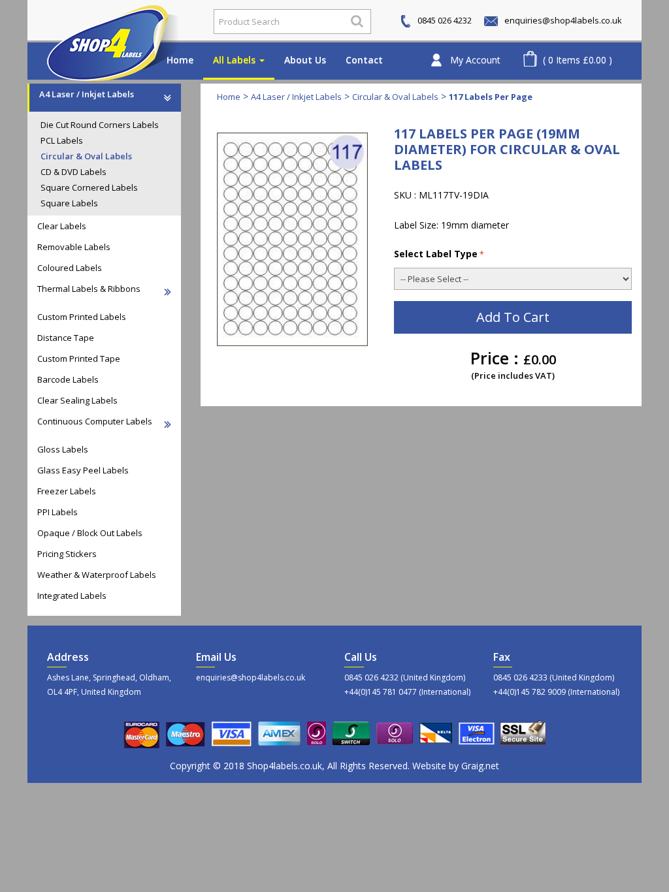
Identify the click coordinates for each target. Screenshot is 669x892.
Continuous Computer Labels (94, 421)
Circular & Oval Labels (86, 156)
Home (180, 60)
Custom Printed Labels (81, 317)
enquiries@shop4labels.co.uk (562, 20)
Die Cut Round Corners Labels (100, 125)
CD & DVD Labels (73, 172)
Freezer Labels (66, 491)
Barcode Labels (68, 379)
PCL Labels (62, 140)
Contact (364, 60)
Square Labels (69, 203)
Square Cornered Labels (89, 187)
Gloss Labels (62, 449)
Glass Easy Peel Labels (83, 470)
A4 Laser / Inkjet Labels (86, 94)
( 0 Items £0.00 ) (577, 60)
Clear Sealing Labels (77, 400)
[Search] (357, 21)
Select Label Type (436, 253)
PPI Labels (57, 512)
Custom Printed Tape (78, 358)
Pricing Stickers (67, 554)
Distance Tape (65, 337)
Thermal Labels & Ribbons (88, 289)
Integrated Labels (71, 595)
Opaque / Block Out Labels (89, 533)
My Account (475, 60)
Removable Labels (73, 247)
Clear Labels (61, 226)
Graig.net (480, 765)
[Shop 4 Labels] (114, 21)
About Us (305, 60)
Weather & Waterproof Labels (96, 575)
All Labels (235, 60)
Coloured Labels (69, 268)
